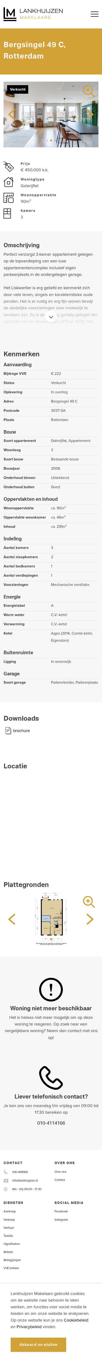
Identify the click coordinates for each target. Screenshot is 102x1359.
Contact (60, 1180)
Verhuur (9, 1228)
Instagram (61, 1220)
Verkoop (9, 1220)
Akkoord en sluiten (38, 1345)
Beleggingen (12, 1260)
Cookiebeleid (76, 1320)
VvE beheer (11, 1268)
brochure (21, 730)
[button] (43, 140)
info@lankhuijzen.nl (25, 1181)
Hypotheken (12, 1244)
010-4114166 (51, 1123)
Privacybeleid (29, 1326)
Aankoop (10, 1211)
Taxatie (8, 1236)
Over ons (60, 1172)
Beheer (8, 1252)
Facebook (61, 1211)
